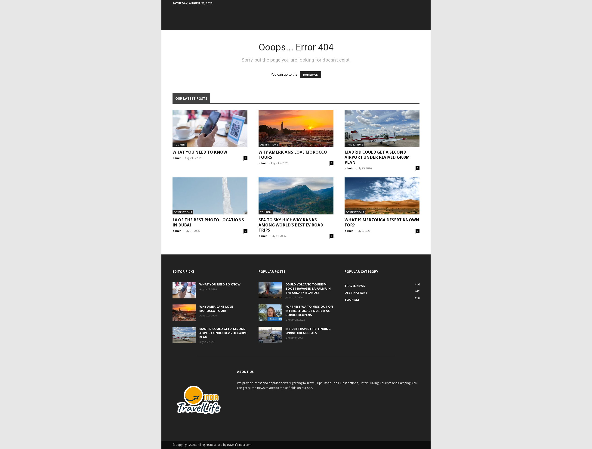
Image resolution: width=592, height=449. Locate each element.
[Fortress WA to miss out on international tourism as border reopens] (270, 312)
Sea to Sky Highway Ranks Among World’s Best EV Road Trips (291, 225)
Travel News (354, 144)
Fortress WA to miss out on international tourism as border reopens (309, 310)
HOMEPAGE (310, 74)
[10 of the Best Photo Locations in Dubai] (210, 195)
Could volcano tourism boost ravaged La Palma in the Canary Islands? (308, 288)
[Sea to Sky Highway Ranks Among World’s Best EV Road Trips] (296, 195)
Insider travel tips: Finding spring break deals (308, 331)
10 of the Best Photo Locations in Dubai (208, 222)
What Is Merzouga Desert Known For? (382, 222)
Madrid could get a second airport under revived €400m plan (377, 157)
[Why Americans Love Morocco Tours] (296, 128)
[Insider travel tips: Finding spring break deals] (270, 335)
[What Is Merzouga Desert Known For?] (382, 195)
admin (177, 158)
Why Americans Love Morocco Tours (293, 154)
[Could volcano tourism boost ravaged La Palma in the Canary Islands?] (270, 290)
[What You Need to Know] (210, 128)
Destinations (269, 144)
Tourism (179, 144)
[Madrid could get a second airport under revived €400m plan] (382, 128)
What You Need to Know (200, 152)
